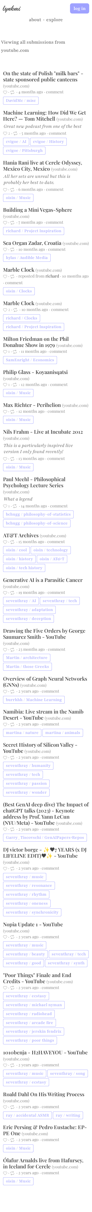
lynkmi (11, 8)
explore (54, 20)
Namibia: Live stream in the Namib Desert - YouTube (43, 714)
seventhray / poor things (30, 1040)
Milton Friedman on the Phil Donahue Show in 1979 (36, 341)
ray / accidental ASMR (27, 1115)
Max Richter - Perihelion (32, 404)
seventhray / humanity (28, 765)
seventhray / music (24, 877)
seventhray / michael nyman (34, 1005)
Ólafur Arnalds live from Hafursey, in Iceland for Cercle (43, 1163)
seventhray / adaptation (29, 610)
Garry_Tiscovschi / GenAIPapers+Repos (45, 837)
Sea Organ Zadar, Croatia (33, 242)
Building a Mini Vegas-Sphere (37, 209)
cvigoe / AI (16, 141)
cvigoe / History (48, 141)
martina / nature (22, 732)
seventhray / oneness (27, 903)
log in (80, 8)
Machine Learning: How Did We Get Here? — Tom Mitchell (44, 115)
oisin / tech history (24, 568)
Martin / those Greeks (27, 666)
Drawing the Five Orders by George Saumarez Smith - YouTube (44, 633)
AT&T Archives (21, 535)
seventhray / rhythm (26, 894)
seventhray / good (23, 963)
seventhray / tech (60, 601)
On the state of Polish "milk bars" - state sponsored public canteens (43, 76)
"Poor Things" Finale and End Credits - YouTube (37, 977)
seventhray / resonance (29, 885)
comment (55, 91)
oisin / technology (50, 550)
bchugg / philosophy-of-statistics (38, 514)
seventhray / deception (28, 618)
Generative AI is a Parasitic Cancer (43, 579)
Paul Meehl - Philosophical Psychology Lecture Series (34, 482)
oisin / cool (16, 550)
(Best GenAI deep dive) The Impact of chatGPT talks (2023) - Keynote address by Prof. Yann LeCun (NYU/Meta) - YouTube (46, 813)
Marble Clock (19, 269)
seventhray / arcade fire (29, 1023)
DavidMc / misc (21, 100)
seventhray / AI (21, 601)
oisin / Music (18, 198)
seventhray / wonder (26, 792)
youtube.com (15, 50)
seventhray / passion (26, 783)
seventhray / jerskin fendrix (33, 1031)
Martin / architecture (27, 657)
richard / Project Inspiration (33, 231)
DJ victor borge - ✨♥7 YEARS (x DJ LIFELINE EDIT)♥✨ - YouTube (45, 852)
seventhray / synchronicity (32, 912)
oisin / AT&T (52, 559)
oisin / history (19, 559)
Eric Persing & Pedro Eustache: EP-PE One (45, 1129)
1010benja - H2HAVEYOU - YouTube (45, 1052)
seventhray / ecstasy (26, 996)
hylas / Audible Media (27, 257)
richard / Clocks (21, 318)
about (35, 20)
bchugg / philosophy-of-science (37, 523)
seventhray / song (67, 1073)
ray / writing (68, 1115)
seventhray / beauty (25, 954)
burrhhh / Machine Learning (34, 700)
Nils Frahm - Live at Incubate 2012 (43, 431)
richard (52, 276)
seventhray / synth (66, 963)
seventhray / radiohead (29, 1014)
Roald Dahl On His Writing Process (43, 1094)
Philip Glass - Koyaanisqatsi (35, 371)
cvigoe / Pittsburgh (24, 150)
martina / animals (62, 732)
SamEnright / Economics (30, 360)
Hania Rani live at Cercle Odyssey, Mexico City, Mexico (42, 165)
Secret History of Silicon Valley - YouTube (40, 747)
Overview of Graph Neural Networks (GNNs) (45, 681)
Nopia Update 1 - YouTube (33, 924)
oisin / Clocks (19, 291)
